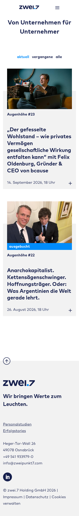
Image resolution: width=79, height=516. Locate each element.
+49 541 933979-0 (18, 456)
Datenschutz (37, 497)
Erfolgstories (14, 430)
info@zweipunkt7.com (22, 463)
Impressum (12, 497)
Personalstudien (17, 424)
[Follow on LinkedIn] (7, 476)
